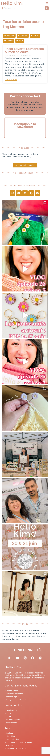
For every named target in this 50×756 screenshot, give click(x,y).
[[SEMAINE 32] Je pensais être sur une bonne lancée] (25, 408)
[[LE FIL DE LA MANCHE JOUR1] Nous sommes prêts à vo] (25, 500)
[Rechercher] (47, 8)
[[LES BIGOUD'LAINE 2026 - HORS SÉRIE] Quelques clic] (25, 593)
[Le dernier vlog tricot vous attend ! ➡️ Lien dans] (25, 268)
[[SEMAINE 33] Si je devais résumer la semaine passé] (25, 222)
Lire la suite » (11, 80)
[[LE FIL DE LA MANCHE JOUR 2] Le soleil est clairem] (25, 454)
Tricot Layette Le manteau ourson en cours (24, 50)
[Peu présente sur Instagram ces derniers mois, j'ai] (25, 361)
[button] (47, 3)
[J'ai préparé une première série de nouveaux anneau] (25, 315)
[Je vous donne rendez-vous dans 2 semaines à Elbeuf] (25, 547)
